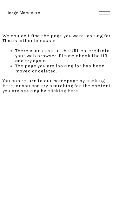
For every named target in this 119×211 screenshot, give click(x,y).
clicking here (63, 91)
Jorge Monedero (23, 13)
